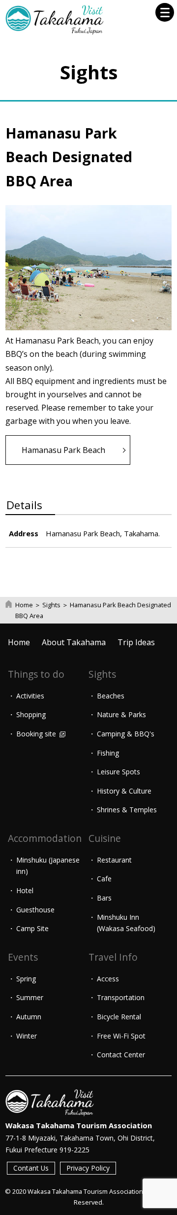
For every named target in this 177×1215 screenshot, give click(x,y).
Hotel (24, 890)
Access (108, 978)
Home (24, 604)
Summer (29, 997)
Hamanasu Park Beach (63, 450)
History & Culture (124, 791)
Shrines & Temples (127, 809)
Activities (30, 695)
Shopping (31, 714)
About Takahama (74, 642)
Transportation (121, 997)
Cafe (104, 878)
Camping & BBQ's (125, 733)
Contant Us (31, 1168)
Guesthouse (35, 909)
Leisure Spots (118, 771)
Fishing (108, 753)
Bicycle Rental (119, 1016)
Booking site (37, 733)
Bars (104, 898)
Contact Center (121, 1054)
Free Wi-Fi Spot (121, 1036)
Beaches (110, 695)
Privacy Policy (88, 1168)
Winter (26, 1036)
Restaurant (114, 860)
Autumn (28, 1016)
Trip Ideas (136, 642)
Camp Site (32, 928)
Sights (51, 604)
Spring (26, 978)
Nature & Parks (121, 714)
